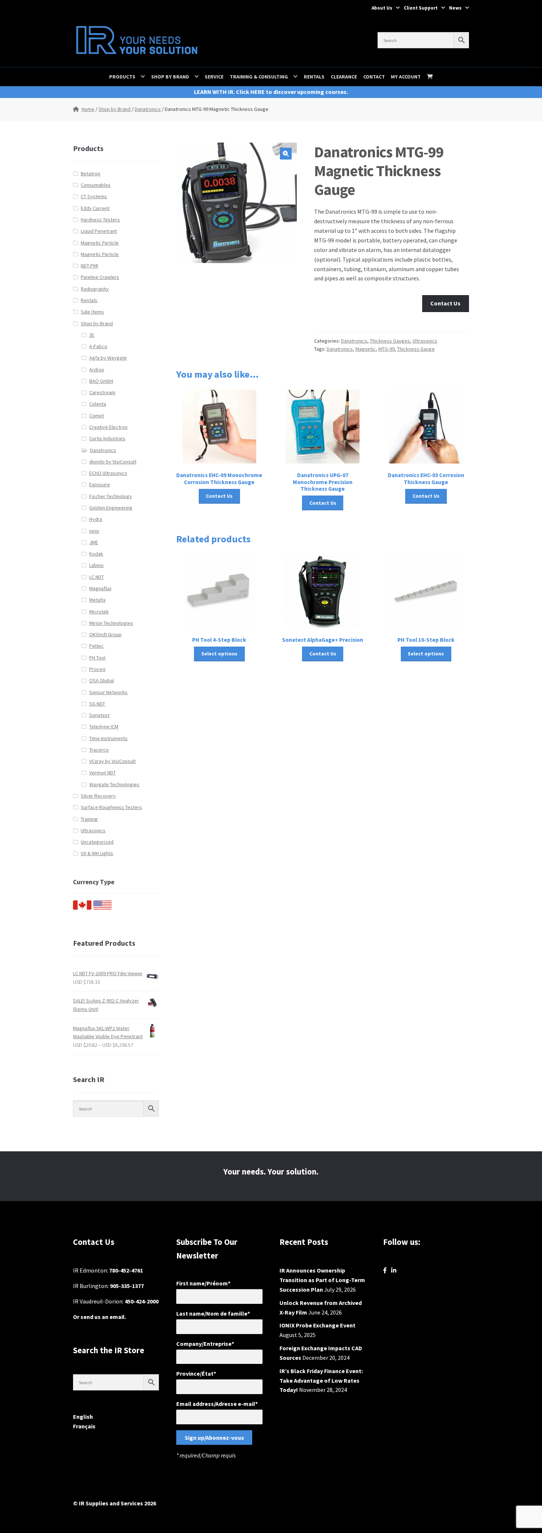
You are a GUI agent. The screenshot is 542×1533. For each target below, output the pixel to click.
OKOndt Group (105, 634)
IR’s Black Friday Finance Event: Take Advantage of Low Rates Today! (321, 1380)
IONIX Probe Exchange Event (317, 1325)
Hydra (95, 519)
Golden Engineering (110, 507)
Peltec (96, 646)
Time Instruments (108, 738)
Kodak (96, 553)
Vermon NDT (102, 772)
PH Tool (97, 657)
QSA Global (101, 680)
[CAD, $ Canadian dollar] (82, 907)
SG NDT (97, 703)
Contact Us (445, 303)
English (83, 1416)
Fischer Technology (110, 496)
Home (87, 109)
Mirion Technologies (111, 623)
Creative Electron (108, 427)
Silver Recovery (98, 795)
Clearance (344, 76)
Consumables (96, 185)
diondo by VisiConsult (112, 461)
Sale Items (92, 311)
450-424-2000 (142, 1301)
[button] (286, 154)
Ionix (94, 531)
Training (89, 819)
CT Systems (94, 196)
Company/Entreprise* (205, 1343)
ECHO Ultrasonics (108, 473)
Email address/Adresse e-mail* (217, 1403)
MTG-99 (386, 349)
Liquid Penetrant (99, 231)
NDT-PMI (89, 265)
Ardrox (96, 369)
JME (93, 542)
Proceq (97, 669)
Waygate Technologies (114, 784)
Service (214, 76)
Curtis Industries (107, 438)
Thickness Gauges (390, 340)
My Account (406, 76)
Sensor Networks (108, 692)
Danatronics (148, 109)
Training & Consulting (259, 76)
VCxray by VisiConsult (112, 761)
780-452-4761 (126, 1270)
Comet (96, 415)
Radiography (95, 289)
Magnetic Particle (100, 242)
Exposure (99, 484)
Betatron (90, 173)
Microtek (99, 611)
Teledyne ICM (103, 726)
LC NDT (96, 577)
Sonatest (99, 715)
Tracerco (99, 749)
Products (122, 76)
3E (91, 335)
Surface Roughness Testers (111, 807)
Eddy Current (95, 208)
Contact (374, 76)
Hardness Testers (100, 219)
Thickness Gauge (416, 349)
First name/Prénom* (203, 1283)
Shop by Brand (170, 76)
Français (84, 1426)
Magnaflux (100, 588)
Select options (219, 653)
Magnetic (365, 349)
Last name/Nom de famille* (213, 1313)
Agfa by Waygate (108, 357)
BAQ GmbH (101, 381)
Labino (96, 565)
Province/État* (196, 1373)
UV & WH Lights (97, 853)
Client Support (421, 8)
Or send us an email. (99, 1316)
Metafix (97, 599)
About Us (382, 8)
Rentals (314, 76)
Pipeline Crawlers (100, 277)
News (455, 8)
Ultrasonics (425, 340)
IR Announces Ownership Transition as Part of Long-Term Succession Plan (322, 1280)
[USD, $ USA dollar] (102, 907)
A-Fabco (98, 346)
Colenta (97, 403)
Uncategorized (97, 842)
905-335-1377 (127, 1285)
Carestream (102, 392)
